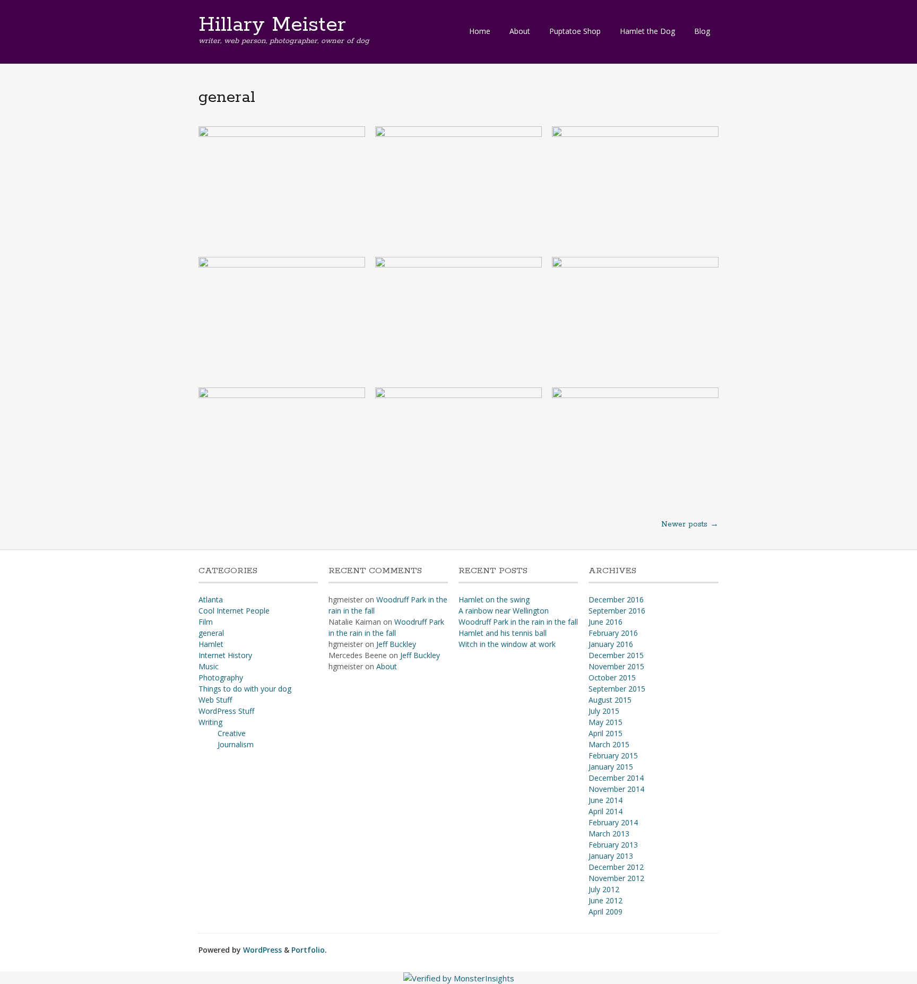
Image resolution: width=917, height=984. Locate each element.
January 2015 (611, 767)
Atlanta (210, 599)
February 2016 (613, 633)
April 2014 (605, 811)
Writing (210, 722)
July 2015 (604, 711)
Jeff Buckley (396, 644)
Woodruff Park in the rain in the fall (518, 622)
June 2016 (605, 622)
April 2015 (605, 733)
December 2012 (616, 867)
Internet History (225, 655)
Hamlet (210, 644)
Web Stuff (215, 700)
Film (205, 622)
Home (479, 31)
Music (208, 666)
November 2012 (616, 878)
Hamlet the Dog (647, 31)
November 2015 (616, 666)
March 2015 (609, 744)
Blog (702, 31)
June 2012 (605, 900)
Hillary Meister (272, 25)
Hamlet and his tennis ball (502, 633)
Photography (220, 677)
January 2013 (611, 856)
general (211, 633)
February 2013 (613, 845)
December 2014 (616, 778)
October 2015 (612, 677)
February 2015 (613, 755)
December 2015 (616, 655)
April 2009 (605, 912)
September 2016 (617, 611)
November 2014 (616, 789)
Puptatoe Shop (575, 31)
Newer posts (690, 524)
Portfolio (308, 950)
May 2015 (605, 722)
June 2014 (605, 800)
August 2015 (610, 700)
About (519, 31)
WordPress (262, 950)
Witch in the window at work (507, 644)
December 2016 (616, 599)
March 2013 (609, 833)
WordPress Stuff (226, 711)
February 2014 (613, 822)
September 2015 (617, 689)
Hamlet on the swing (494, 599)
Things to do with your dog (244, 689)
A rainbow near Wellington (503, 611)
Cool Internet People (234, 611)
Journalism (236, 744)
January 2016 (611, 644)
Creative (232, 733)
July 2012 (604, 889)
